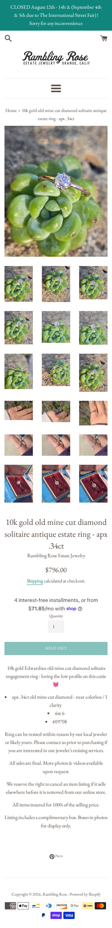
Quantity (56, 615)
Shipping (35, 581)
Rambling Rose (55, 894)
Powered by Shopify (85, 894)
